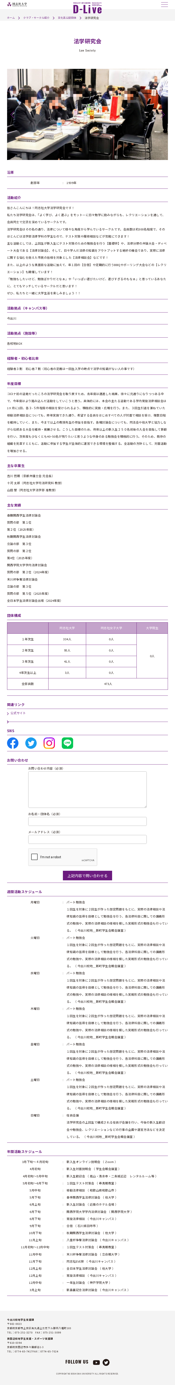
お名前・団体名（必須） (45, 814)
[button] (12, 114)
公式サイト (18, 713)
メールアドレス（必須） (45, 832)
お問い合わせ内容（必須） (46, 768)
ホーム (11, 17)
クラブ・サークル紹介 (36, 17)
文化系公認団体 (67, 17)
